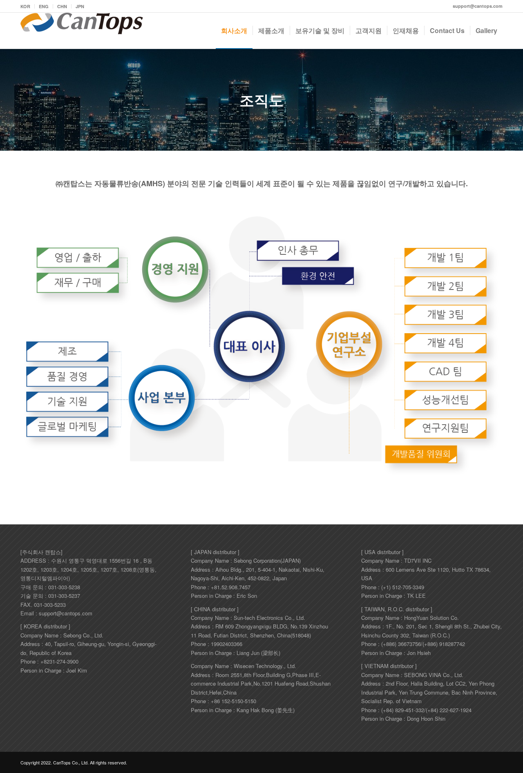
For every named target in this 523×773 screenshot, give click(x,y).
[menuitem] (27, 6)
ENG (44, 6)
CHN (62, 6)
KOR (25, 6)
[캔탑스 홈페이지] (81, 31)
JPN (80, 6)
